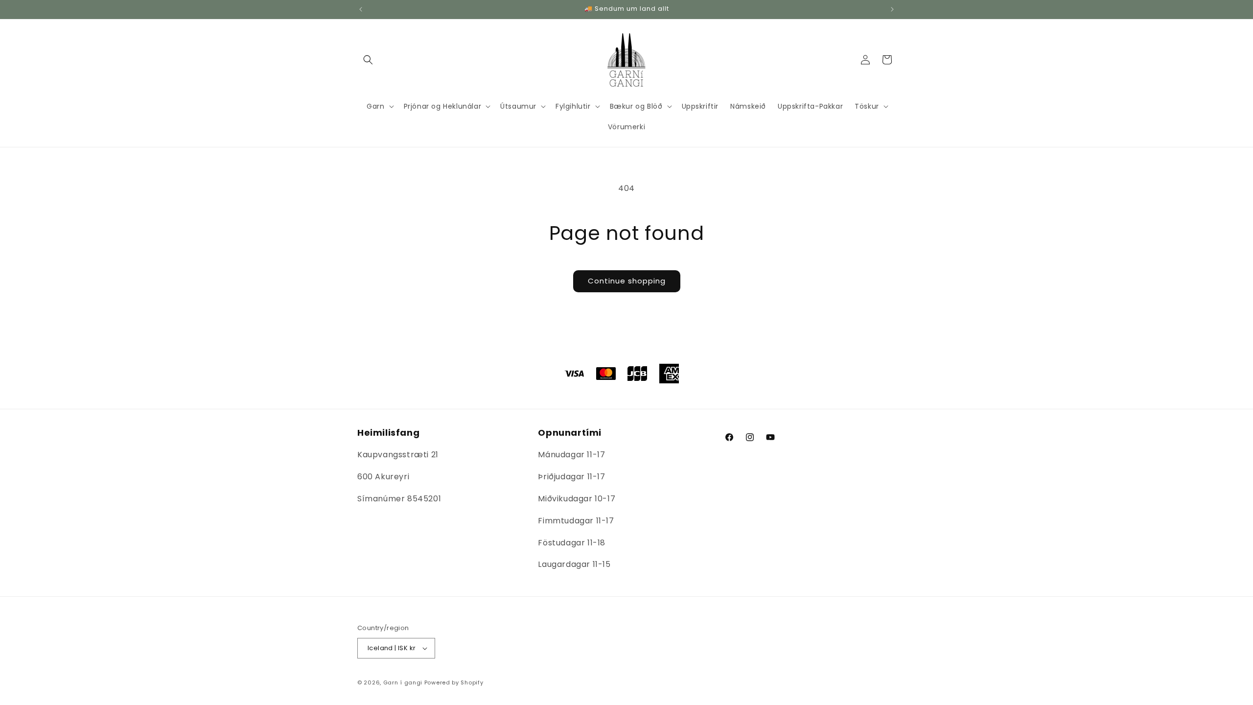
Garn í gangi (402, 682)
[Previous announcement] (360, 9)
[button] (368, 59)
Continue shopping (627, 281)
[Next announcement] (892, 9)
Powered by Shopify (454, 682)
